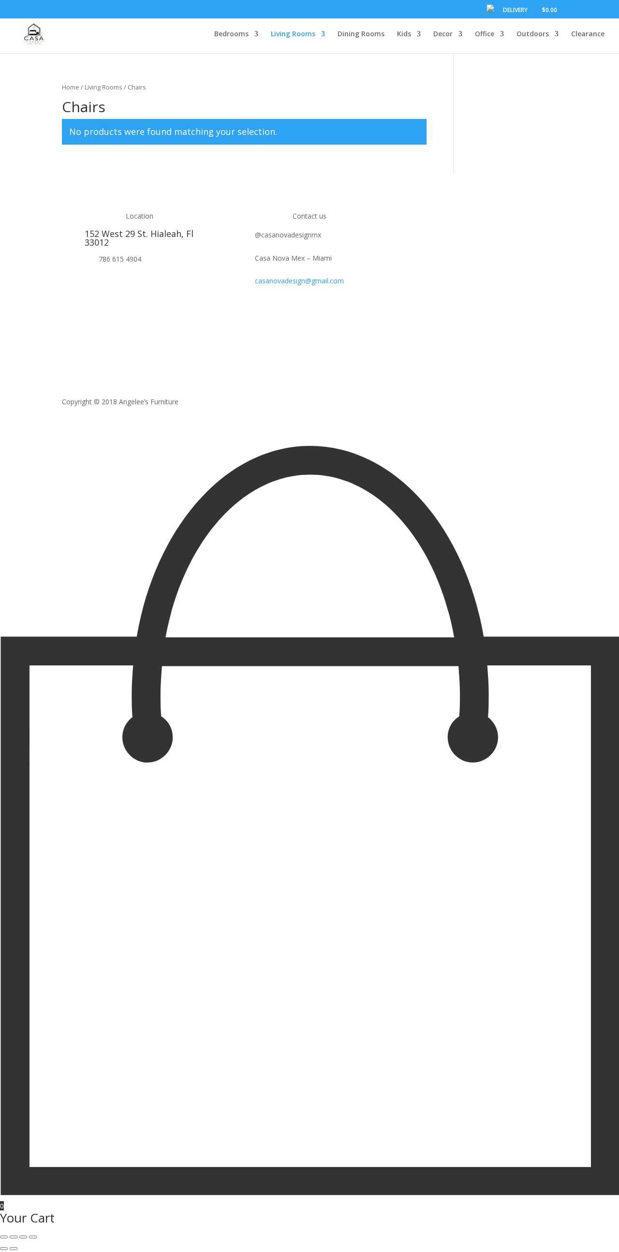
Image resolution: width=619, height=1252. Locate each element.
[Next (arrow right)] (13, 1248)
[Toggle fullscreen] (23, 1237)
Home (70, 87)
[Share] (13, 1237)
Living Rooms (103, 87)
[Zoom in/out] (33, 1237)
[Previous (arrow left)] (4, 1248)
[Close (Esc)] (4, 1237)
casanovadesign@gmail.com (299, 280)
